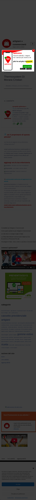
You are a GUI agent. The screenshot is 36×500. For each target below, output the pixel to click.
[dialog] (18, 61)
